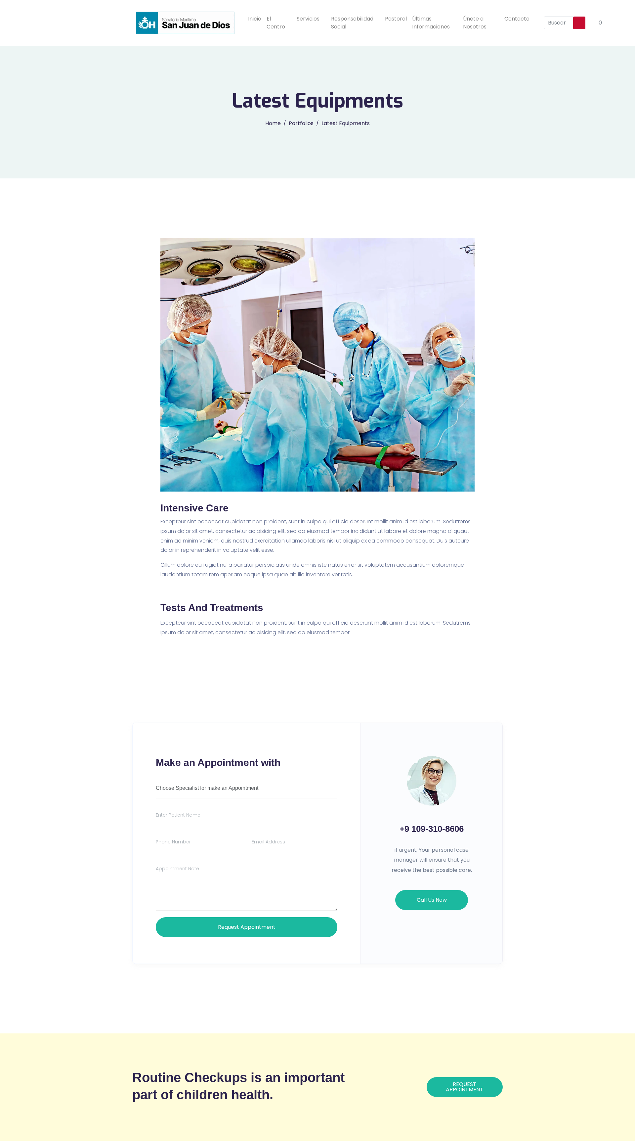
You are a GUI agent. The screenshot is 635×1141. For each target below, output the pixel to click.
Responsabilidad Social (352, 22)
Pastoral (396, 19)
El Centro (276, 22)
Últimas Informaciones (431, 22)
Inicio (254, 19)
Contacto (516, 19)
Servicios (308, 19)
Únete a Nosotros (475, 22)
